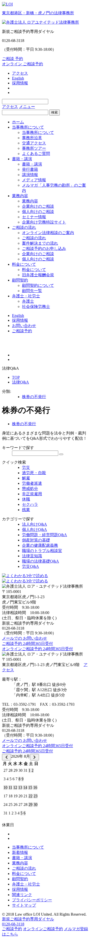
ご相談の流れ (24, 227)
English (18, 78)
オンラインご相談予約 (43, 929)
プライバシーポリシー (32, 900)
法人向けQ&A (34, 524)
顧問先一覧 (32, 291)
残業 (26, 510)
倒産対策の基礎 (36, 540)
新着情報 (20, 852)
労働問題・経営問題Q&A (44, 535)
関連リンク (22, 895)
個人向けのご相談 (38, 211)
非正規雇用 (32, 494)
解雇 (26, 478)
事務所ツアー (34, 148)
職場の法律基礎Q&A (40, 561)
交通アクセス (34, 143)
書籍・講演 (22, 159)
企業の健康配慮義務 (40, 545)
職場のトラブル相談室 (42, 550)
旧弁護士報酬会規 (38, 275)
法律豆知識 (32, 556)
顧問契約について (38, 285)
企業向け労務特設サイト (44, 222)
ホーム (18, 122)
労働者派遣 (32, 483)
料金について (24, 264)
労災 (26, 467)
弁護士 (28, 301)
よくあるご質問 (36, 153)
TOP (16, 377)
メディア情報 (34, 180)
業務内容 (20, 196)
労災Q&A (30, 566)
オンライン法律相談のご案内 (48, 233)
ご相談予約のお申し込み (44, 248)
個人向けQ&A (34, 529)
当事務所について (28, 127)
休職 (26, 499)
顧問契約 (20, 280)
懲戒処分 (30, 488)
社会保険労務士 (36, 306)
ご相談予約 (22, 331)
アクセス (20, 73)
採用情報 (20, 83)
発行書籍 (30, 169)
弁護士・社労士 (26, 296)
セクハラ (30, 504)
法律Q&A (20, 382)
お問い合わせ (24, 325)
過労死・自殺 (34, 473)
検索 (54, 112)
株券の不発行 (34, 397)
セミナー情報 (34, 217)
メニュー (27, 106)
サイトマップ (24, 905)
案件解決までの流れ (40, 243)
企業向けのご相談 (38, 206)
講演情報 (30, 175)
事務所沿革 (32, 138)
